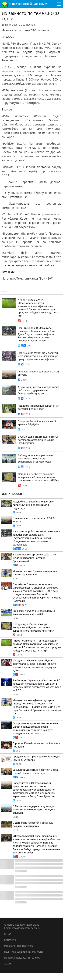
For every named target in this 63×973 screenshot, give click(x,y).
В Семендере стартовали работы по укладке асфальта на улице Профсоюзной (38, 439)
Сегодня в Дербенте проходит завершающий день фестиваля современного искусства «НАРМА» (38, 477)
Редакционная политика (19, 945)
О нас (7, 934)
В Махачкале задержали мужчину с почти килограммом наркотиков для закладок (34, 809)
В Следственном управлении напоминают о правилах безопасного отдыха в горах (35, 458)
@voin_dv (8, 272)
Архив (8, 963)
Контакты (10, 939)
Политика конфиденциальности (23, 951)
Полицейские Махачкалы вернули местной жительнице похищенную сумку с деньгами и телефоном (38, 356)
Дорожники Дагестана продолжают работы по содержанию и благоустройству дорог (38, 390)
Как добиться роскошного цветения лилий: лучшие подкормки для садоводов (33, 505)
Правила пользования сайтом (22, 957)
